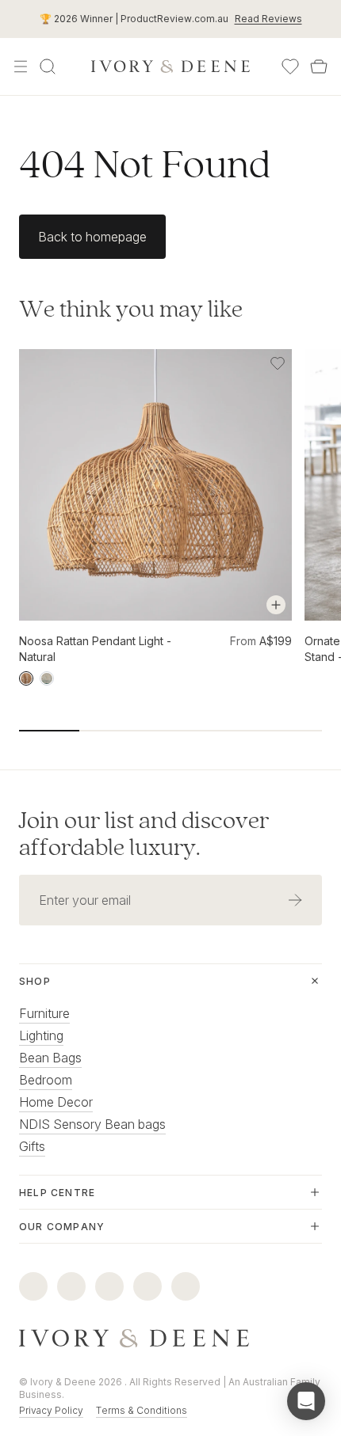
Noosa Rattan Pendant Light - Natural (95, 648)
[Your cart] (318, 66)
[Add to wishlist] (277, 363)
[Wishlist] (290, 66)
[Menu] (21, 66)
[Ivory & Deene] (170, 1338)
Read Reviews (268, 19)
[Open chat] (306, 1401)
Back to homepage (92, 237)
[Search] (47, 66)
